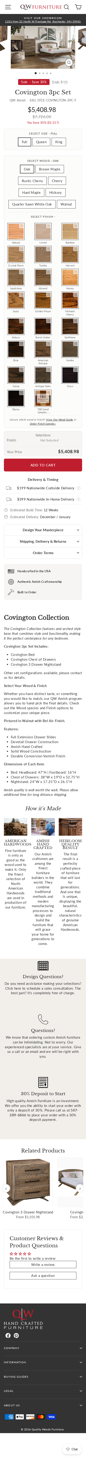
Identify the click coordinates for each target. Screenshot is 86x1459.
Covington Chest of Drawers (33, 659)
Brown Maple (49, 169)
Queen (41, 142)
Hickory (55, 192)
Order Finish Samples (42, 423)
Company (11, 1348)
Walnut (66, 204)
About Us (12, 1405)
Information (15, 1362)
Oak (27, 169)
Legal (9, 1391)
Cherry (57, 181)
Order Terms (43, 552)
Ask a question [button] (43, 1275)
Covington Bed (23, 654)
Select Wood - (43, 160)
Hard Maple (31, 192)
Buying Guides (16, 1376)
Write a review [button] (43, 1264)
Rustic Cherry (32, 181)
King (58, 142)
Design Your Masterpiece (43, 530)
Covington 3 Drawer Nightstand (36, 664)
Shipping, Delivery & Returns (43, 541)
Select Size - (43, 133)
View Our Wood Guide (59, 419)
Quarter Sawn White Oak (32, 204)
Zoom (21, 225)
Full (24, 142)
